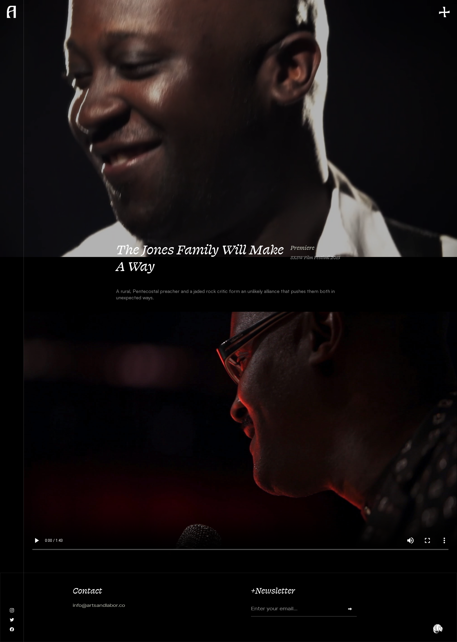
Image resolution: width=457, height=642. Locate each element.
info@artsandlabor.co (99, 605)
